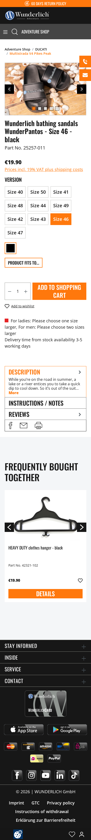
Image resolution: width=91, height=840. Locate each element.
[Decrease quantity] (9, 291)
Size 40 (15, 192)
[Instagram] (31, 775)
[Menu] (5, 31)
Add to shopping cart (59, 291)
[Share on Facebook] (10, 425)
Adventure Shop (35, 32)
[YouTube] (45, 775)
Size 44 (38, 205)
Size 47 (15, 232)
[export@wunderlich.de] (85, 75)
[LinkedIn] (60, 775)
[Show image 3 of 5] (45, 108)
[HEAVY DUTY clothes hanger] (45, 517)
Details (45, 593)
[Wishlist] (72, 834)
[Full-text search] (15, 31)
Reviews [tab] (19, 414)
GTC (35, 803)
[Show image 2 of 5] (39, 108)
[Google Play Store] (67, 729)
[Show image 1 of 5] (33, 108)
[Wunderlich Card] (45, 704)
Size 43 (38, 219)
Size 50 (38, 192)
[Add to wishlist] (80, 580)
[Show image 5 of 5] (57, 108)
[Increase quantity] (26, 291)
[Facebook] (17, 775)
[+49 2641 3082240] (85, 61)
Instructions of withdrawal (42, 811)
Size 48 (15, 205)
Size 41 (61, 192)
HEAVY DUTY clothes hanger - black (35, 548)
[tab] (45, 381)
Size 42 (15, 219)
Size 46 (61, 219)
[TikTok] (74, 775)
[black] (10, 248)
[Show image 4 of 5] (51, 108)
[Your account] (81, 834)
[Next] (81, 89)
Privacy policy (61, 803)
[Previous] (9, 89)
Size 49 (61, 205)
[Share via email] (23, 425)
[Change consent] (18, 834)
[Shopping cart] (88, 31)
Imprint (16, 803)
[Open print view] (38, 425)
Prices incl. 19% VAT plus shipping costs (44, 169)
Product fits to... (23, 263)
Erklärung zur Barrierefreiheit (45, 820)
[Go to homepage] (27, 15)
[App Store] (24, 729)
